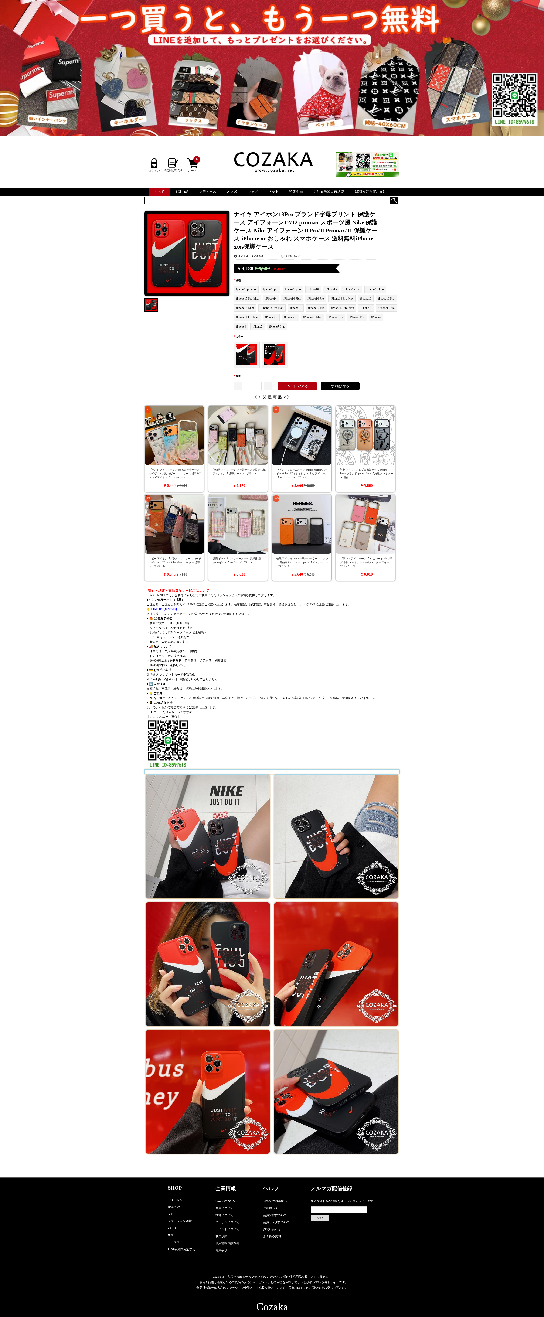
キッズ (253, 191)
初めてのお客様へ (275, 1201)
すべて (159, 191)
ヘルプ (271, 1188)
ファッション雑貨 (180, 1221)
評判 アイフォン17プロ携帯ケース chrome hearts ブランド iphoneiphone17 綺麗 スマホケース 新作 (366, 473)
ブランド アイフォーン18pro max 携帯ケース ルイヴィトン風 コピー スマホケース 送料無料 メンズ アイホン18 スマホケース (175, 473)
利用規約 (221, 1236)
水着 (171, 1235)
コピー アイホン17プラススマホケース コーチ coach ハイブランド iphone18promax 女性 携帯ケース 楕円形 (175, 562)
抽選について (224, 1215)
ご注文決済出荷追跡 (328, 191)
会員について (224, 1208)
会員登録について (275, 1215)
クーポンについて (227, 1222)
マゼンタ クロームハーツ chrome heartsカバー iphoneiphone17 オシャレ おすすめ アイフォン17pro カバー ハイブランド (302, 473)
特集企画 (296, 191)
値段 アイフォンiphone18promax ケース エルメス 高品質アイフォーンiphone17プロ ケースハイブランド (302, 562)
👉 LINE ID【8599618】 (162, 609)
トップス (174, 1242)
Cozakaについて (225, 1201)
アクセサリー (177, 1200)
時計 (171, 1214)
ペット (273, 191)
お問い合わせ (293, 256)
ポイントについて (227, 1229)
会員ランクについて (276, 1222)
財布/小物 (174, 1207)
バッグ (172, 1228)
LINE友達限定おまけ (370, 191)
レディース (207, 191)
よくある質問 (272, 1236)
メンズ (232, 191)
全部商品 (181, 191)
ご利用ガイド (272, 1208)
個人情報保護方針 (227, 1243)
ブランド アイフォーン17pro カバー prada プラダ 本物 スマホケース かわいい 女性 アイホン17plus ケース (366, 562)
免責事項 (221, 1250)
